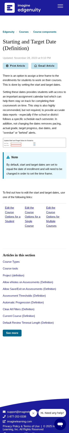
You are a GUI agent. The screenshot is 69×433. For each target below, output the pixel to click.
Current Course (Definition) (19, 315)
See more (12, 332)
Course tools (10, 268)
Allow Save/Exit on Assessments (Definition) (29, 288)
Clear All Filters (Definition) (18, 309)
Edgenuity (8, 31)
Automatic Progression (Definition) (23, 302)
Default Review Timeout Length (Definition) (28, 322)
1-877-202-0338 (16, 416)
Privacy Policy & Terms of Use (21, 426)
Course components (44, 31)
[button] (60, 6)
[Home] (27, 8)
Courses (24, 31)
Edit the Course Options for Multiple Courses (52, 216)
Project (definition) (13, 275)
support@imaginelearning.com (25, 411)
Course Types (11, 261)
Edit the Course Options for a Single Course (32, 216)
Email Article (46, 65)
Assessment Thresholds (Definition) (24, 295)
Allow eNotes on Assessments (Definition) (28, 282)
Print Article (17, 65)
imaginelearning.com (19, 421)
